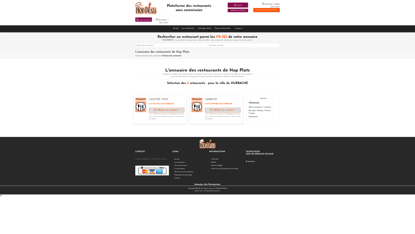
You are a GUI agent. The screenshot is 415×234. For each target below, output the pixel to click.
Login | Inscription (145, 20)
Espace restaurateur (223, 28)
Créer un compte (238, 10)
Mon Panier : (272, 4)
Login (239, 5)
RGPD (213, 162)
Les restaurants (188, 28)
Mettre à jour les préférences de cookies (224, 168)
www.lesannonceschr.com (212, 191)
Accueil (175, 28)
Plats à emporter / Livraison (260, 107)
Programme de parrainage (183, 175)
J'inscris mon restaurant (266, 10)
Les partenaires (179, 168)
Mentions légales (217, 165)
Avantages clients (204, 28)
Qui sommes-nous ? (180, 165)
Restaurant (253, 117)
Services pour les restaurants (184, 172)
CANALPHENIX (221, 188)
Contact (177, 178)
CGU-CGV (214, 159)
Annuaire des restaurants (151, 56)
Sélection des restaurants (171, 56)
